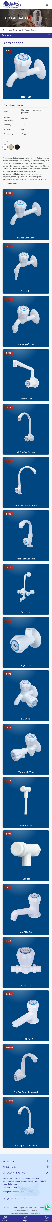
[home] (4, 30)
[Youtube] (12, 1200)
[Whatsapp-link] (47, 1207)
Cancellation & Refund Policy (26, 1210)
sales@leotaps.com (11, 1192)
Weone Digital (36, 1213)
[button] (26, 1219)
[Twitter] (20, 1200)
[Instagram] (8, 1200)
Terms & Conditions (40, 1208)
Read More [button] (12, 183)
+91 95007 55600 (10, 1188)
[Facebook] (4, 1200)
